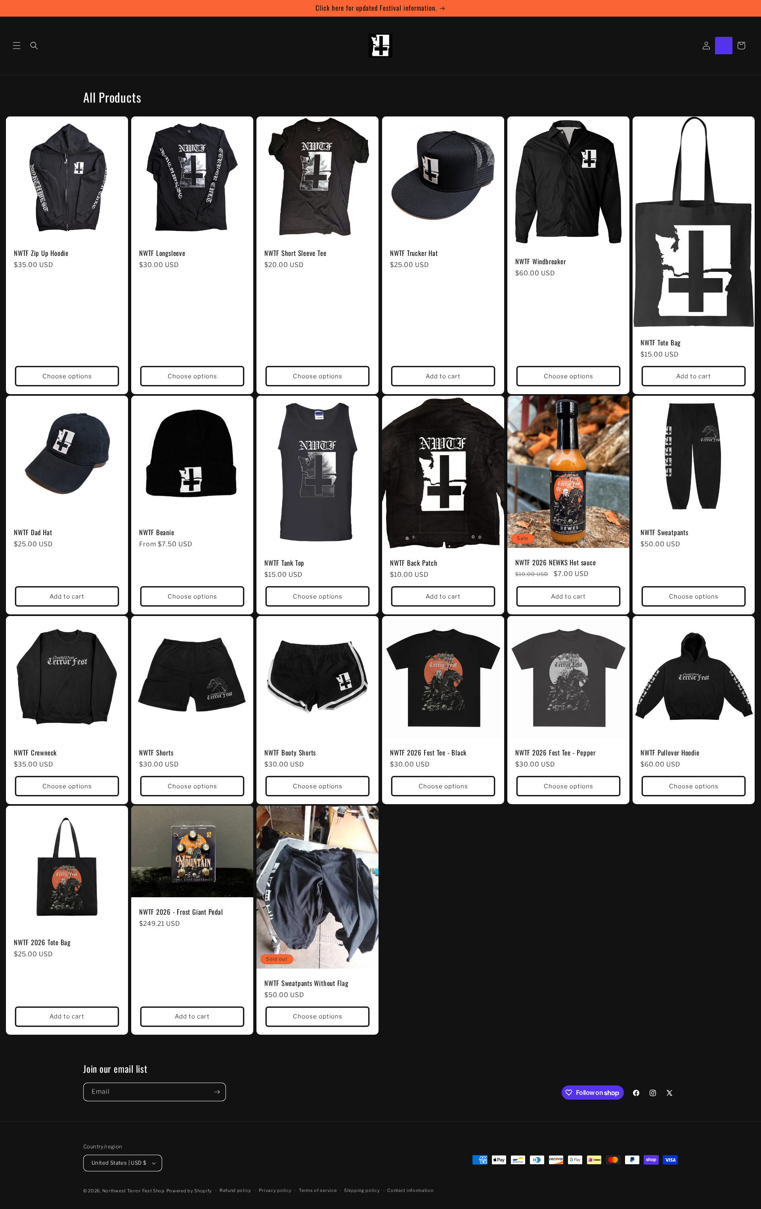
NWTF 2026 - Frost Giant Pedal (181, 912)
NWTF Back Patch (414, 563)
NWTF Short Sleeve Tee (295, 253)
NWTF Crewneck (35, 753)
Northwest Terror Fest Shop (133, 1191)
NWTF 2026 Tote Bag (42, 943)
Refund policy (235, 1190)
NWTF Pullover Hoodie (670, 753)
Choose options (67, 376)
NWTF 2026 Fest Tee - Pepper (555, 753)
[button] (16, 45)
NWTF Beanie (156, 533)
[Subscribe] (217, 1092)
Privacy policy (275, 1190)
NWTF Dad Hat (33, 533)
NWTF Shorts (156, 753)
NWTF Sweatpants (664, 533)
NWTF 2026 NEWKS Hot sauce (555, 563)
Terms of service (318, 1190)
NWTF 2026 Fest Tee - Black (428, 753)
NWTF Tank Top (284, 563)
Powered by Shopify (189, 1191)
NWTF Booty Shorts (290, 753)
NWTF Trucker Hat (414, 253)
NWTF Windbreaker (540, 261)
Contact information (410, 1190)
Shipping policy (362, 1190)
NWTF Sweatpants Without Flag (306, 983)
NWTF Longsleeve (162, 253)
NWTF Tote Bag (661, 343)
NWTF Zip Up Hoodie (41, 253)
